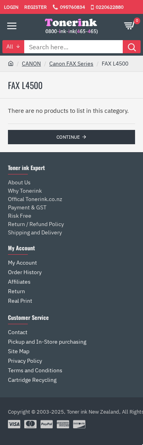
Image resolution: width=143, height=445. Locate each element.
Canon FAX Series (71, 63)
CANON (31, 63)
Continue (68, 137)
